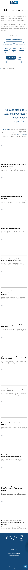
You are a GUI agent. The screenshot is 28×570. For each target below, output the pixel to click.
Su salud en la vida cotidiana (14, 62)
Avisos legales (5, 564)
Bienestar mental (8, 44)
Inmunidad (6, 48)
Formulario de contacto (14, 555)
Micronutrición (10, 53)
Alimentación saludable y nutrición (14, 39)
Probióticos (18, 53)
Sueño (19, 57)
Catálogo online (14, 549)
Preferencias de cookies (20, 564)
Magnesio (14, 48)
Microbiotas (21, 48)
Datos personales (11, 564)
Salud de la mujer (11, 57)
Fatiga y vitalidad (19, 44)
